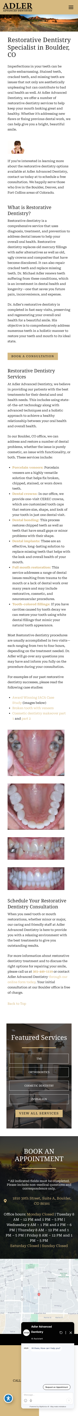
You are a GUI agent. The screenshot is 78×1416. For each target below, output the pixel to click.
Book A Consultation (32, 356)
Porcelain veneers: (28, 467)
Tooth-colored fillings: (31, 604)
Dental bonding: (25, 520)
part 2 (26, 718)
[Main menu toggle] (71, 7)
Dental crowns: (25, 494)
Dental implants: (26, 541)
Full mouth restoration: (31, 567)
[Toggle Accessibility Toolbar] (8, 1398)
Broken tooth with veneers (33, 708)
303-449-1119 (43, 971)
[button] (33, 356)
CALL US (19, 1380)
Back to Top (17, 1003)
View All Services (39, 1113)
